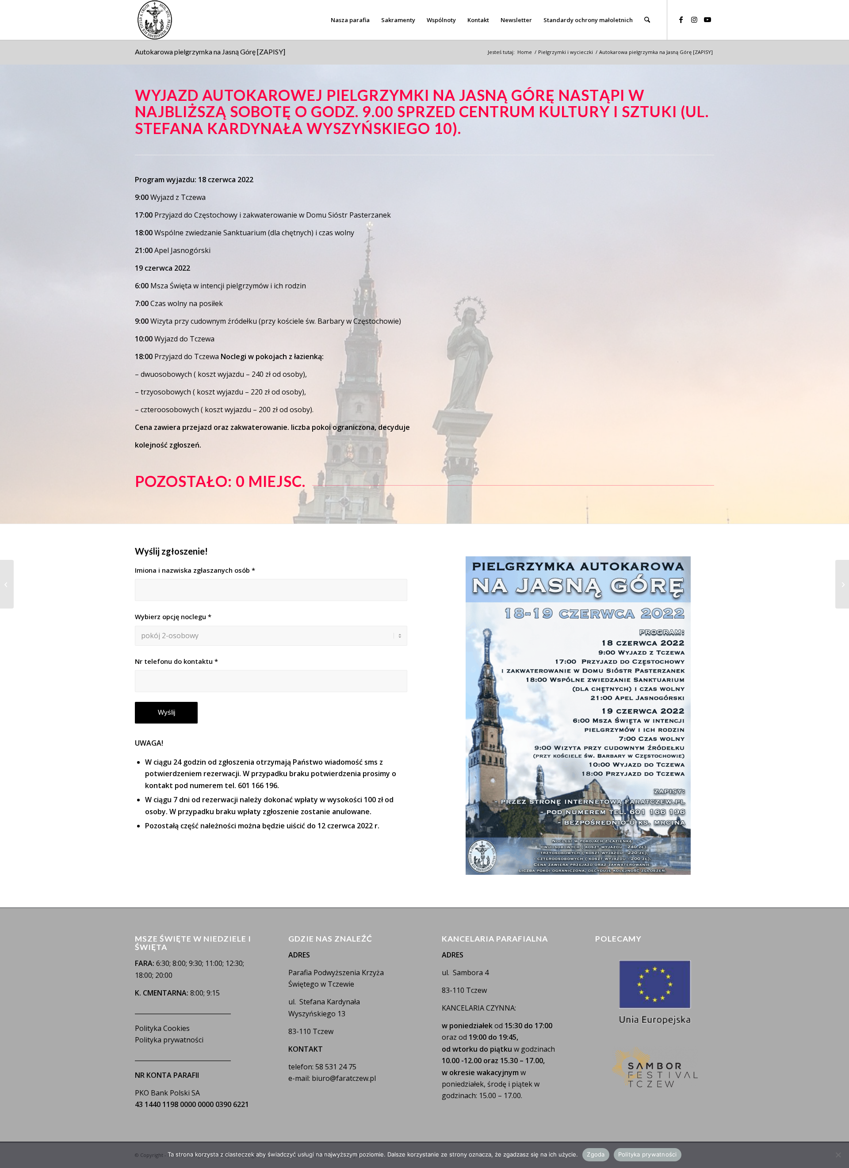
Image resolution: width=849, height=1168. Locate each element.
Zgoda (595, 1154)
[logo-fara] (155, 20)
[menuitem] (350, 20)
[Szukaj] (647, 20)
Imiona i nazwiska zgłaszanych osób (195, 570)
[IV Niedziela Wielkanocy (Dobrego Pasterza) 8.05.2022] (842, 584)
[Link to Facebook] (681, 19)
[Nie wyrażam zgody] (838, 1154)
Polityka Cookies (162, 1028)
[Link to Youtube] (707, 19)
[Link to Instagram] (694, 19)
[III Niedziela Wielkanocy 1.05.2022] (7, 584)
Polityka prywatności (169, 1040)
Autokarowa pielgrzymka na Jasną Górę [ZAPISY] (210, 51)
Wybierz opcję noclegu (173, 616)
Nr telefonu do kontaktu (176, 661)
